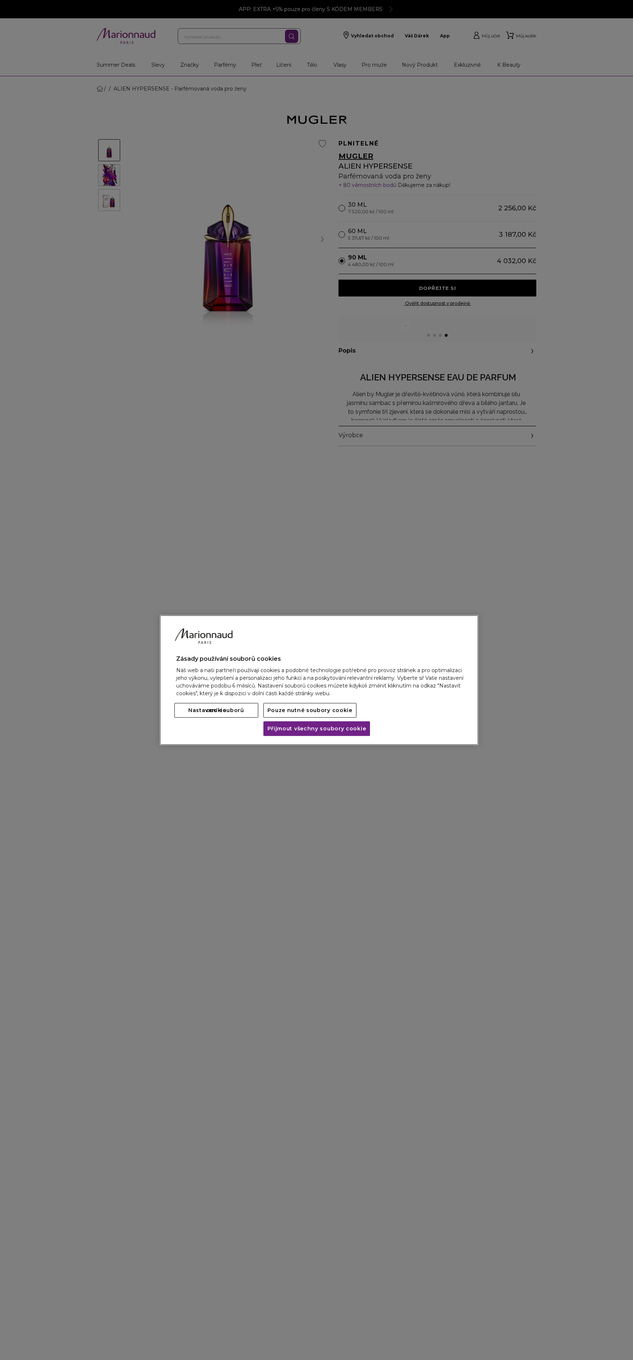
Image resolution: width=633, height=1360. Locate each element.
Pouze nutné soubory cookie (309, 710)
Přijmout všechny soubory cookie (316, 728)
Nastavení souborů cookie (216, 710)
